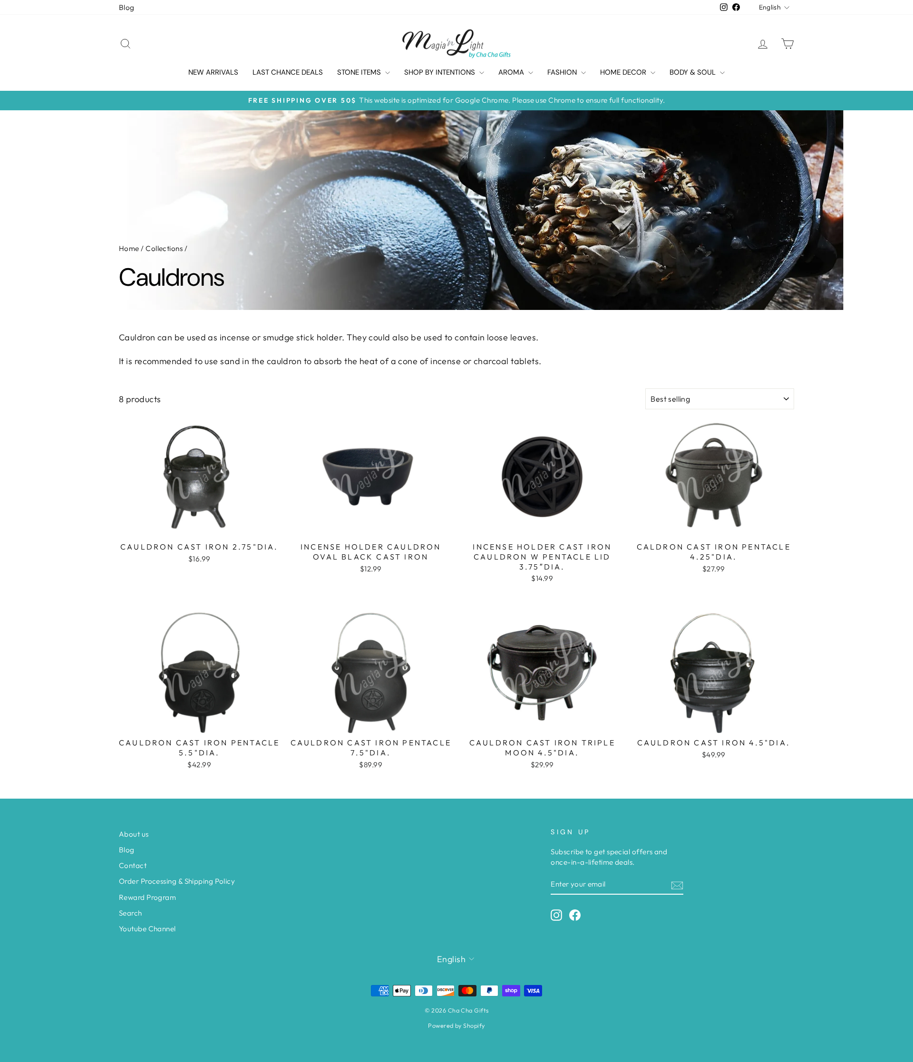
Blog (127, 7)
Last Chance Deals (288, 72)
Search (130, 912)
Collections (164, 248)
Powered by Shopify (456, 1025)
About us (134, 834)
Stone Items (360, 72)
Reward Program (147, 897)
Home (129, 248)
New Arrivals (213, 72)
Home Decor (624, 72)
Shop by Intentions (440, 72)
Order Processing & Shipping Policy (177, 881)
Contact (132, 865)
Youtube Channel (147, 928)
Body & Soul (694, 72)
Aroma (512, 72)
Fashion (563, 72)
